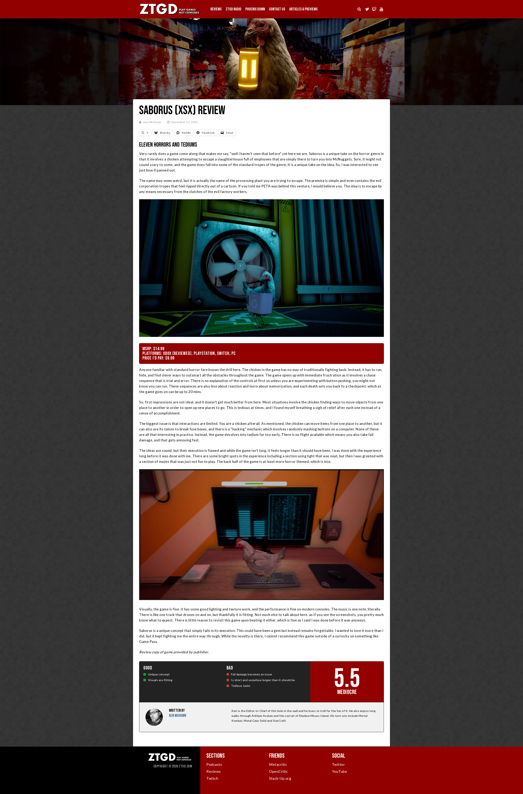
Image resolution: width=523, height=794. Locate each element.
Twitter (338, 764)
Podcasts (214, 764)
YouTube (339, 771)
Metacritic (278, 764)
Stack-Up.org (280, 778)
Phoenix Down (255, 9)
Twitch (212, 778)
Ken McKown (152, 122)
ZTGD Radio (233, 9)
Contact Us (277, 9)
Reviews (216, 9)
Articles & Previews (303, 9)
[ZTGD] (169, 14)
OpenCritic (278, 771)
